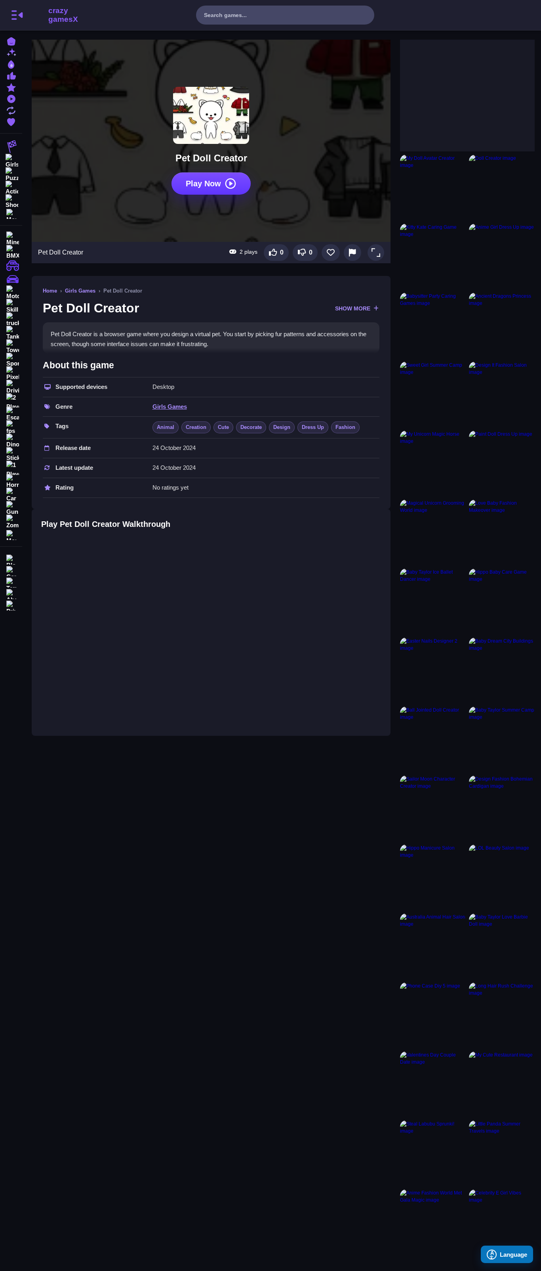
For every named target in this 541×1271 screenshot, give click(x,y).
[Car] (11, 495)
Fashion (345, 427)
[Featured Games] (11, 86)
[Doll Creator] (502, 187)
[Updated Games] (11, 109)
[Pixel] (11, 373)
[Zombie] (11, 521)
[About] (11, 593)
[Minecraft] (11, 238)
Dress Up (313, 427)
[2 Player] (11, 400)
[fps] (11, 427)
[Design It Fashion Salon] (502, 394)
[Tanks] (11, 333)
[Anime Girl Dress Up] (502, 256)
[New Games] (11, 52)
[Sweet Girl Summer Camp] (433, 394)
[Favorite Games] (11, 121)
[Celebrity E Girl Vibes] (502, 1222)
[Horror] (11, 481)
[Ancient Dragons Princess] (502, 325)
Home (50, 291)
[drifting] (11, 279)
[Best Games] (11, 63)
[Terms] (11, 582)
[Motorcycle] (11, 292)
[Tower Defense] (11, 346)
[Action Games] (11, 187)
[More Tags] (11, 534)
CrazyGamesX (60, 15)
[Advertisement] (459, 89)
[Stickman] (11, 454)
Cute (223, 427)
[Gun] (11, 508)
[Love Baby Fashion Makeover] (502, 532)
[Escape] (11, 414)
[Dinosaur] (11, 441)
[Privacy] (11, 605)
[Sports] (11, 360)
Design (281, 427)
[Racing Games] (11, 146)
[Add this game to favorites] (331, 252)
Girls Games (80, 291)
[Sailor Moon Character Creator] (433, 808)
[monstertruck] (11, 265)
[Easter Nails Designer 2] (433, 670)
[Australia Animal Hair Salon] (433, 946)
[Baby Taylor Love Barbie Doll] (502, 946)
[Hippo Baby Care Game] (502, 601)
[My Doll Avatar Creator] (433, 187)
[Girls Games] (11, 160)
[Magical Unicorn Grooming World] (433, 532)
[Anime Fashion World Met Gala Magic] (433, 1222)
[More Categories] (11, 213)
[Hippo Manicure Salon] (433, 877)
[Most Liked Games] (11, 75)
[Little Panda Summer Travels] (502, 1153)
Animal (165, 427)
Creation (196, 427)
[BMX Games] (11, 252)
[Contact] (11, 570)
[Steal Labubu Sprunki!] (433, 1153)
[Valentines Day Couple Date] (433, 1084)
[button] (375, 252)
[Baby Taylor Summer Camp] (502, 739)
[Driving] (11, 387)
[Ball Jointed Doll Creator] (433, 739)
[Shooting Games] (11, 200)
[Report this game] (352, 252)
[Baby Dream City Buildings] (502, 670)
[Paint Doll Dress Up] (502, 463)
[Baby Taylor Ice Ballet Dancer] (433, 601)
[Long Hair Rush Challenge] (502, 1015)
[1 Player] (11, 468)
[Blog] (11, 559)
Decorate (251, 427)
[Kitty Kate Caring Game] (433, 256)
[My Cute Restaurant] (502, 1084)
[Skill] (11, 306)
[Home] (11, 40)
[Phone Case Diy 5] (433, 1015)
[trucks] (11, 319)
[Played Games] (11, 98)
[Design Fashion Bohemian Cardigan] (502, 808)
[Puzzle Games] (11, 173)
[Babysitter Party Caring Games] (433, 325)
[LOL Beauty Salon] (502, 877)
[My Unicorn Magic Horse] (433, 463)
